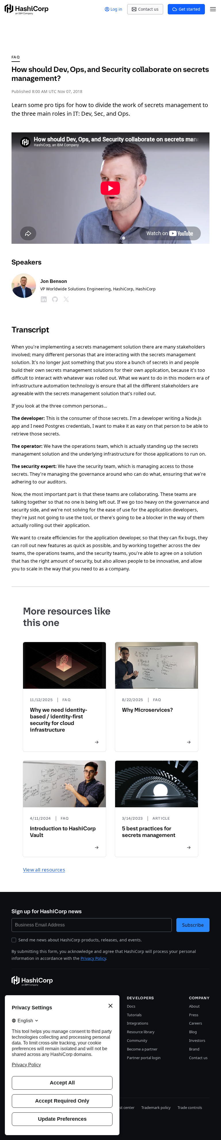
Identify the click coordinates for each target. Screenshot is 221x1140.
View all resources (44, 869)
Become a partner (142, 1049)
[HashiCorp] (26, 9)
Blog (193, 1031)
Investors (197, 1040)
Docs (131, 1006)
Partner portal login (144, 1057)
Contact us (198, 1057)
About (194, 1006)
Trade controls (190, 1107)
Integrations (137, 1023)
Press (193, 1014)
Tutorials (134, 1014)
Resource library (141, 1031)
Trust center (124, 1107)
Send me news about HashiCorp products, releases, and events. (80, 940)
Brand (194, 1049)
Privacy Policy (93, 958)
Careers (195, 1023)
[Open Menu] (212, 9)
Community (137, 1040)
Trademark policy (156, 1107)
